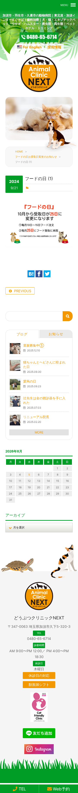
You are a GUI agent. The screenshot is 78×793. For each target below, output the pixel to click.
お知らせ (56, 334)
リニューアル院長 (36, 417)
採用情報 (54, 47)
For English (32, 47)
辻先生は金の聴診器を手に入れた (44, 400)
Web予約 (61, 788)
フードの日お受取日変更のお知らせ (36, 156)
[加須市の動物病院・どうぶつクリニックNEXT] (39, 91)
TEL (22, 788)
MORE (39, 432)
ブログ (22, 334)
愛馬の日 (29, 381)
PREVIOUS (22, 291)
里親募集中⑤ (33, 345)
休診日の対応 (39, 675)
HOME (19, 151)
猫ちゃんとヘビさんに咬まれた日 (44, 364)
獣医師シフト (39, 684)
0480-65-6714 (39, 638)
